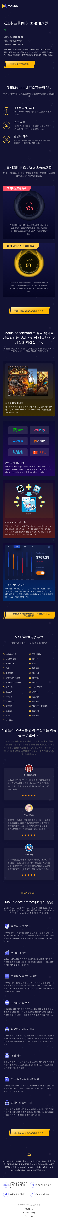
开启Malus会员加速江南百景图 (29, 1133)
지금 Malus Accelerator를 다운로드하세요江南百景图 (29, 615)
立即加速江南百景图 (19, 64)
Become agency (29, 1213)
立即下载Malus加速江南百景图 (29, 311)
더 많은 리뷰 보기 (28, 893)
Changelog (29, 1216)
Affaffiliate (29, 1209)
